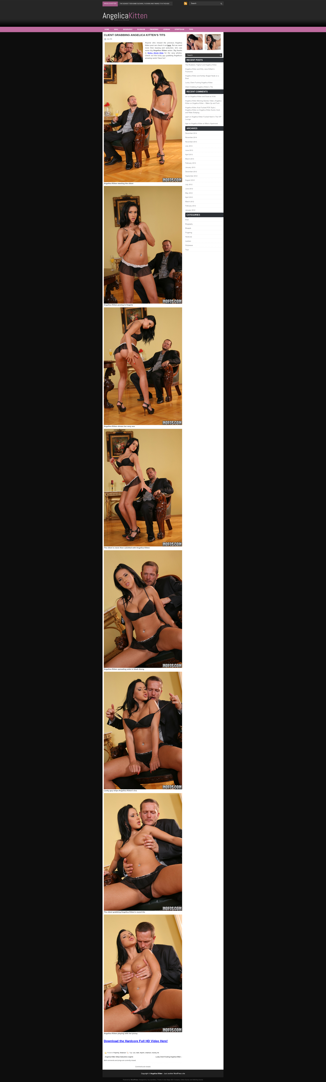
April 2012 (189, 197)
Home (107, 29)
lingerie (142, 1052)
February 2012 (190, 205)
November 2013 (191, 141)
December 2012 (191, 171)
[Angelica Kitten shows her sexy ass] (143, 424)
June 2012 (189, 188)
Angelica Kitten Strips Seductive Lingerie (119, 1057)
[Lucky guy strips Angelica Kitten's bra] (143, 789)
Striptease (179, 29)
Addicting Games (198, 1080)
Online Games (185, 1080)
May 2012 (189, 193)
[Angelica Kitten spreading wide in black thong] (143, 667)
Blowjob (141, 29)
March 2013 (189, 159)
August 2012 (190, 180)
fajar (186, 123)
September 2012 (191, 176)
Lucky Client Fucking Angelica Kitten (168, 1057)
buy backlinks (152, 1080)
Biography (127, 29)
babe (137, 1052)
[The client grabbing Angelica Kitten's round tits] (143, 910)
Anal (116, 29)
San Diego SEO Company (172, 1080)
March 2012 (189, 201)
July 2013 (188, 146)
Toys (191, 29)
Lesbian (166, 29)
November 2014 (191, 137)
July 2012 (188, 184)
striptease (148, 1052)
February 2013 (190, 163)
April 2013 (189, 154)
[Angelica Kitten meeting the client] (143, 181)
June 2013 (189, 150)
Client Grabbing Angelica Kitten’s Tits (199, 87)
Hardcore (188, 236)
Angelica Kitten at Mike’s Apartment (204, 123)
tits (158, 1052)
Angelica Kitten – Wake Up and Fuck (206, 103)
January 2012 (190, 210)
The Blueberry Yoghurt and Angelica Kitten (201, 65)
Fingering (154, 29)
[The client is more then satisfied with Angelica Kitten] (143, 546)
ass (134, 1052)
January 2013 (190, 167)
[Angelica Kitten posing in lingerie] (143, 303)
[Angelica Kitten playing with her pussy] (143, 1031)
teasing (154, 1052)
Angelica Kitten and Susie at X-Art (203, 96)
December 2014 (191, 133)
